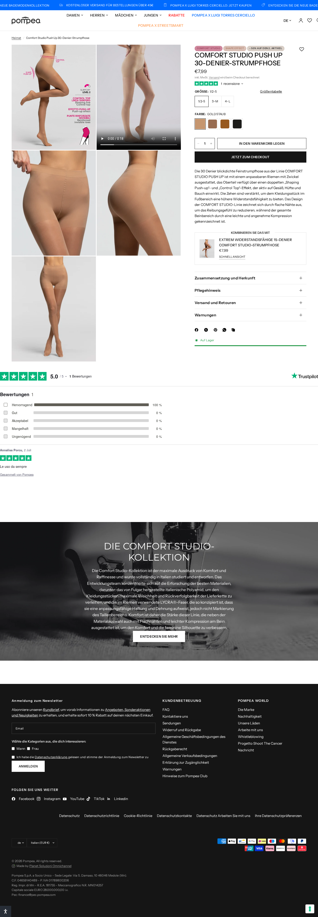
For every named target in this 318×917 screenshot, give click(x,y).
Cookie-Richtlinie (138, 815)
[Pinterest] (216, 330)
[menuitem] (75, 15)
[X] (207, 330)
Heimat (16, 38)
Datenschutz (69, 815)
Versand (214, 77)
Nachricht (246, 750)
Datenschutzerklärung (51, 757)
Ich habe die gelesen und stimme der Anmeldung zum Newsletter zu (83, 757)
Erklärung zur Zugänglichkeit (185, 762)
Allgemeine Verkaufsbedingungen (189, 755)
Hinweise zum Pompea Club (184, 776)
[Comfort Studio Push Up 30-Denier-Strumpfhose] (200, 124)
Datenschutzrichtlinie (101, 815)
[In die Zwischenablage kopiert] (234, 330)
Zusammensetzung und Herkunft (225, 278)
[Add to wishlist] (301, 49)
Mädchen (124, 15)
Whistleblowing (251, 736)
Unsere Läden (249, 723)
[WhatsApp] (225, 330)
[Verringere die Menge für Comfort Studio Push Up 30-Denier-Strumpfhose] (198, 143)
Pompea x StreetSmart (160, 25)
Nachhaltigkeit (250, 716)
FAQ (165, 709)
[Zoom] (86, 54)
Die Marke (246, 709)
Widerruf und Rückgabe (181, 730)
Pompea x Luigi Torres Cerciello (223, 15)
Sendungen (171, 723)
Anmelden (28, 766)
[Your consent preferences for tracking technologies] (309, 908)
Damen (73, 15)
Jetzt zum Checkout (250, 157)
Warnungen (205, 315)
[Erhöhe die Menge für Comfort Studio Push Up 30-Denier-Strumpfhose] (211, 143)
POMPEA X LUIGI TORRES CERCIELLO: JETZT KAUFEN (186, 5)
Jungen (151, 15)
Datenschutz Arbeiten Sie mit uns (223, 815)
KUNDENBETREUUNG (181, 700)
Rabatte (177, 15)
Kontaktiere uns (175, 716)
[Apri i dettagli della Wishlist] (309, 20)
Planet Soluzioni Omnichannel (50, 866)
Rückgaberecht (174, 749)
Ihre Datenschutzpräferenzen (278, 815)
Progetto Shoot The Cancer (260, 743)
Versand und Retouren (215, 302)
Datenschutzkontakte (174, 815)
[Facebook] (197, 330)
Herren (97, 15)
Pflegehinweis (207, 290)
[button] (159, 636)
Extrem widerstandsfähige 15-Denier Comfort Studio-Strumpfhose (255, 242)
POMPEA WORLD (253, 700)
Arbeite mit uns (250, 730)
